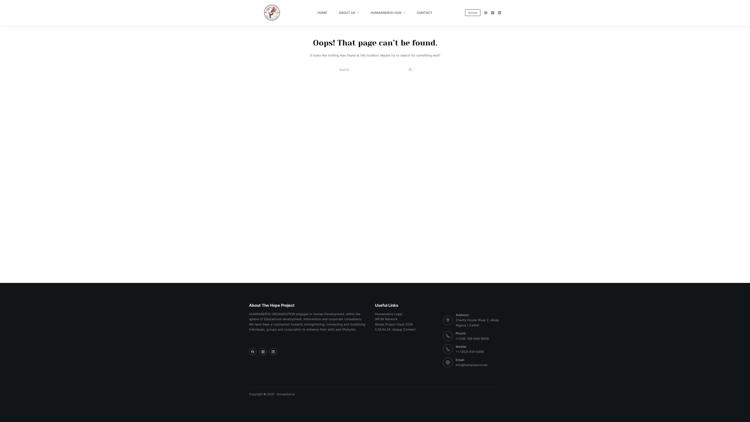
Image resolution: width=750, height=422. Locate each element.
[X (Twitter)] (492, 12)
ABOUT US (347, 13)
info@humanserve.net (472, 365)
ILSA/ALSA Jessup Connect (395, 329)
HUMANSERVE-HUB (386, 13)
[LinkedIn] (499, 12)
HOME (322, 13)
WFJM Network (386, 319)
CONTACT (424, 13)
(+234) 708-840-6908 (472, 339)
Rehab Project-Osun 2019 (394, 324)
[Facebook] (485, 12)
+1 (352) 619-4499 (470, 352)
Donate (472, 12)
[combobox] (371, 69)
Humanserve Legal (388, 314)
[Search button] (410, 69)
